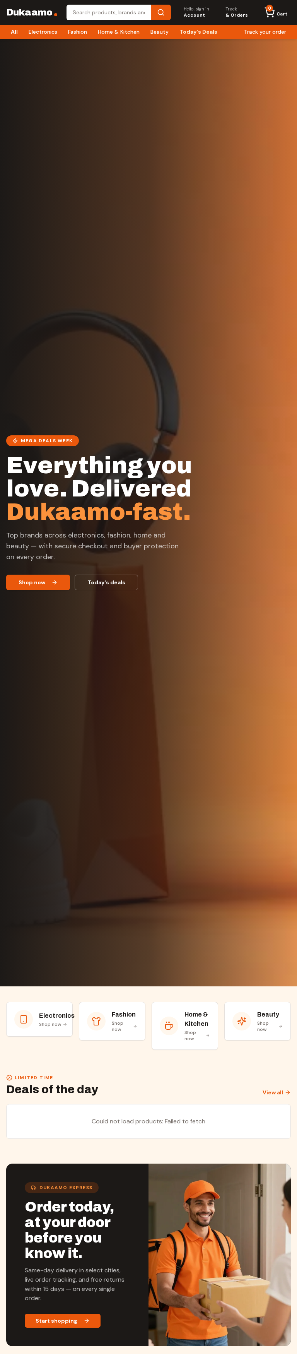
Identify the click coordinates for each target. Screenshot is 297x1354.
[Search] (161, 12)
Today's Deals (198, 31)
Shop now (32, 582)
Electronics (43, 31)
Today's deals (106, 582)
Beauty (159, 31)
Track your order (265, 31)
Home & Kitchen (119, 31)
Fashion (77, 31)
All (14, 31)
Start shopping (56, 1320)
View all (273, 1092)
